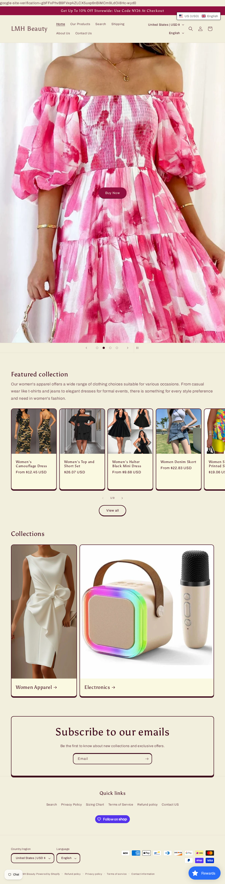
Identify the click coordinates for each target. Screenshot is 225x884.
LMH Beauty (28, 874)
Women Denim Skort (178, 462)
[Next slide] (127, 348)
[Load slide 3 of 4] (110, 348)
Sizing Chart (95, 804)
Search (51, 804)
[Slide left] (103, 498)
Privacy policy (93, 874)
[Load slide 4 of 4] (117, 348)
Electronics (97, 687)
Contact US (170, 804)
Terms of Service (120, 804)
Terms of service (117, 874)
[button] (191, 29)
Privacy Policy (71, 804)
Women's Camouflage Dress (31, 464)
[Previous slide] (86, 348)
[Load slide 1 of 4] (97, 348)
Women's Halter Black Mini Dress (126, 464)
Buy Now (201, 192)
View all (112, 510)
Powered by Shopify (48, 874)
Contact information (143, 874)
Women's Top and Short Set (79, 464)
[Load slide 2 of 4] (103, 348)
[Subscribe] (147, 758)
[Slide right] (122, 498)
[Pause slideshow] (138, 348)
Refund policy (147, 804)
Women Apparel (34, 687)
